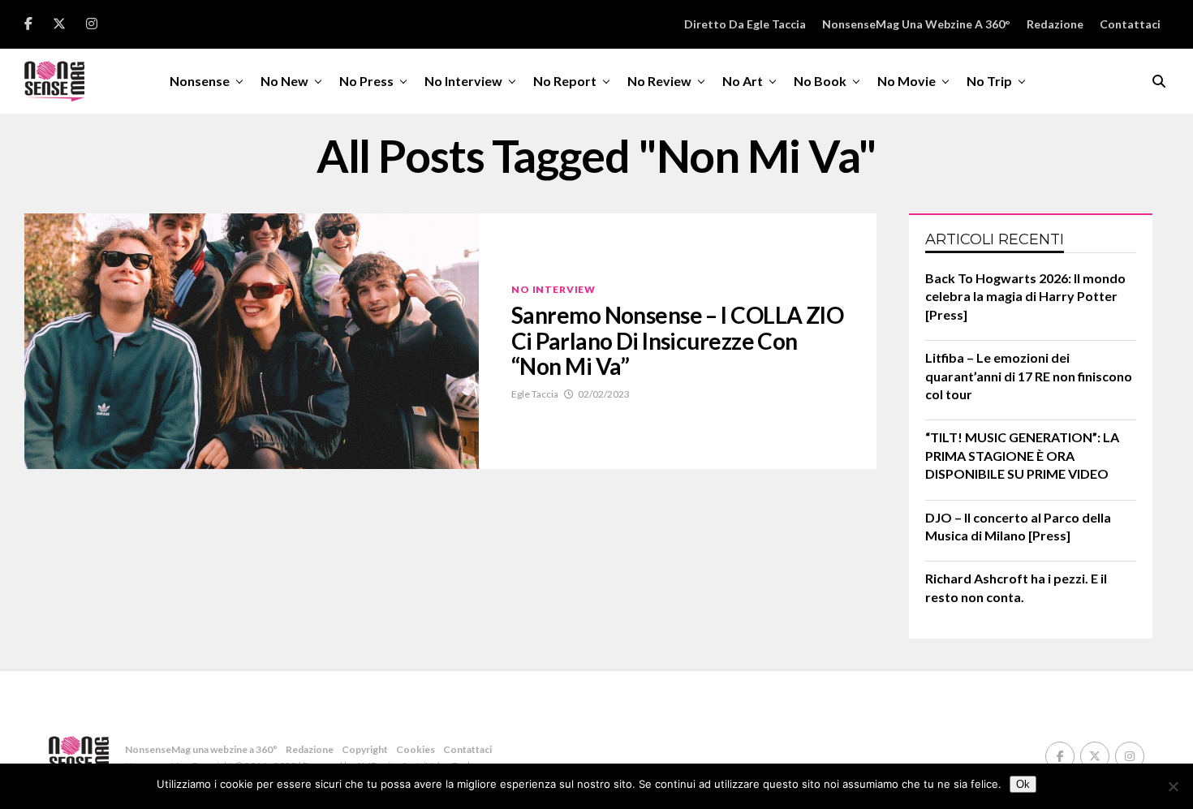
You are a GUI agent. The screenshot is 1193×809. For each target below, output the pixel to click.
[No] (1173, 786)
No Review (659, 80)
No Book (820, 80)
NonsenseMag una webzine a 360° (916, 24)
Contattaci (1130, 24)
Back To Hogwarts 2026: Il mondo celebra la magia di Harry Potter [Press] (1025, 296)
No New (284, 80)
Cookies (415, 749)
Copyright (365, 749)
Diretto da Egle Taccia (745, 24)
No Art (742, 80)
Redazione (1055, 24)
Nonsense (200, 80)
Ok (1023, 784)
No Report (564, 80)
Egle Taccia (534, 394)
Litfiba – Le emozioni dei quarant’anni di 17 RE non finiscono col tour (1028, 376)
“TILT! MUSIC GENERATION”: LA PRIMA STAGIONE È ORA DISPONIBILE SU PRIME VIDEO (1022, 455)
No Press (366, 80)
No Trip (989, 80)
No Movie (906, 80)
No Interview (463, 80)
